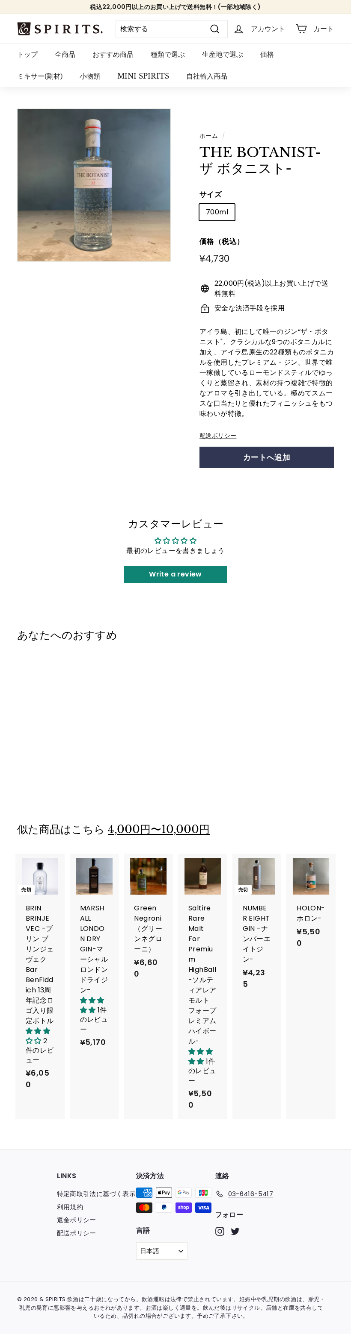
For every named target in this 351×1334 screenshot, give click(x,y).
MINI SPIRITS (143, 76)
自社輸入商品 (206, 76)
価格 (267, 54)
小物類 (90, 76)
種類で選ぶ (168, 54)
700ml (217, 212)
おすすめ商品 (113, 54)
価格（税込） (221, 241)
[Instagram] (219, 1231)
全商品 (65, 54)
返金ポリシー (76, 1219)
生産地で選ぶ (222, 54)
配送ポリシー (217, 436)
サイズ (210, 194)
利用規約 (70, 1206)
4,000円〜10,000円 (159, 829)
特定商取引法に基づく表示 (96, 1193)
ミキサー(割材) (39, 76)
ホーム (208, 136)
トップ (27, 54)
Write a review (175, 574)
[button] (39, 1036)
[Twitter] (235, 1231)
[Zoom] (94, 185)
